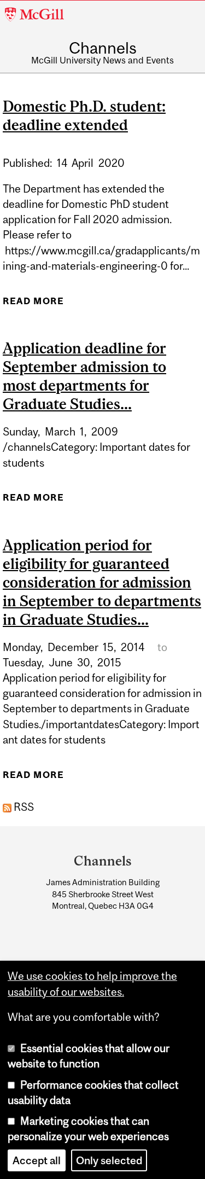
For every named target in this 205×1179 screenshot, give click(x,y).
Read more (33, 304)
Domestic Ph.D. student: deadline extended (84, 115)
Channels (103, 47)
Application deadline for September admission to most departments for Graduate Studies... (84, 375)
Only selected (109, 1160)
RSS (22, 807)
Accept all (37, 1160)
